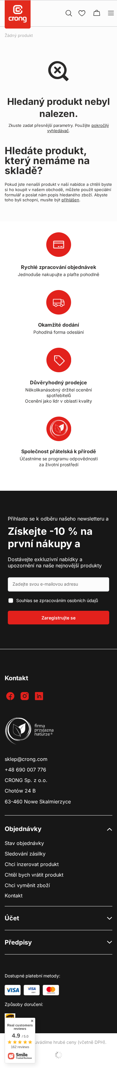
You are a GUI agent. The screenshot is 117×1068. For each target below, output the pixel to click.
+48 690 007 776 (25, 769)
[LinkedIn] (39, 696)
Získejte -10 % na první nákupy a (50, 537)
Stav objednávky (24, 843)
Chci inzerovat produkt (32, 864)
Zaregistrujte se (58, 617)
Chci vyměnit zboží (27, 885)
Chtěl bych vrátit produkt (34, 875)
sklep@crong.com (26, 759)
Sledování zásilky (25, 853)
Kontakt (13, 895)
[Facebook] (11, 696)
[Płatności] (13, 990)
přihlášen (70, 199)
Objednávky (23, 829)
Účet (12, 918)
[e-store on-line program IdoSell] (58, 1055)
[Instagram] (25, 696)
